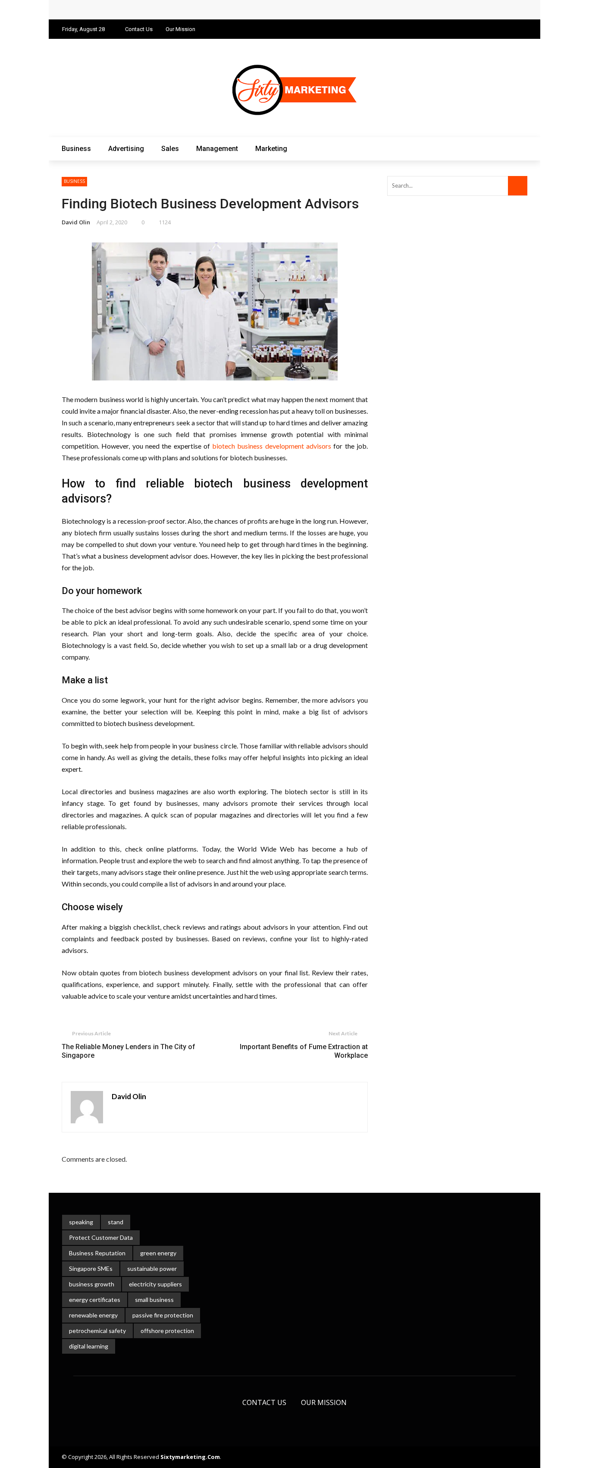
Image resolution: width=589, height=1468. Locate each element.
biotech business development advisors (271, 446)
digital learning (88, 1346)
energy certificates (94, 1299)
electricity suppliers (155, 1284)
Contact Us (139, 29)
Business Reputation (97, 1253)
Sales (170, 149)
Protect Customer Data (101, 1237)
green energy (158, 1253)
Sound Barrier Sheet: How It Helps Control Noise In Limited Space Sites (178, 9)
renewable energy (93, 1315)
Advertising (126, 149)
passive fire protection (162, 1315)
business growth (91, 1284)
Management (217, 149)
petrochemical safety (97, 1330)
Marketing (271, 149)
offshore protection (167, 1330)
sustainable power (152, 1268)
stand (115, 1222)
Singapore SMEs (91, 1268)
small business (154, 1299)
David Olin (76, 222)
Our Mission (180, 29)
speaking (81, 1222)
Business (76, 149)
